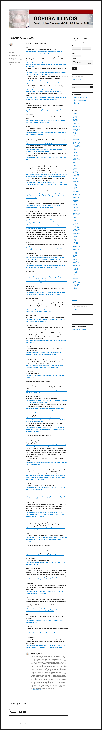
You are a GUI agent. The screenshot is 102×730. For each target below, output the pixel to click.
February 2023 (76, 174)
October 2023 (76, 162)
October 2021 (76, 197)
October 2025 (76, 127)
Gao (10, 56)
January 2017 (76, 279)
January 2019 (76, 245)
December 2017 (76, 264)
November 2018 (76, 248)
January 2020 (76, 227)
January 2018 (76, 262)
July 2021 (75, 201)
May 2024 (75, 152)
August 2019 (75, 235)
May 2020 (75, 222)
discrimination (12, 53)
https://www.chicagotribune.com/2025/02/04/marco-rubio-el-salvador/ (46, 143)
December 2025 (76, 125)
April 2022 (75, 188)
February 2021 (76, 209)
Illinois (14, 58)
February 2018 (76, 261)
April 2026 (75, 119)
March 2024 (75, 155)
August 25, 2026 (76, 103)
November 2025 (76, 126)
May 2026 (75, 117)
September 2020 (76, 216)
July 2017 (75, 271)
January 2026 (76, 123)
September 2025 (76, 129)
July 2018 (75, 253)
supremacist (12, 64)
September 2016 (76, 285)
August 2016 (75, 287)
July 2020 (75, 219)
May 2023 (75, 169)
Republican (17, 62)
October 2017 (76, 266)
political (14, 61)
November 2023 (76, 161)
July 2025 (75, 132)
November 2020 (76, 213)
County (11, 52)
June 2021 (75, 203)
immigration (12, 59)
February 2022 (76, 191)
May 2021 (75, 204)
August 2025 (75, 130)
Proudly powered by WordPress (24, 724)
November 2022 (76, 178)
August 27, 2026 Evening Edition (80, 97)
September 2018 (76, 250)
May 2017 (75, 274)
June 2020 (75, 220)
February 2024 (76, 156)
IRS (21, 59)
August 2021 (75, 200)
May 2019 (75, 239)
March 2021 (75, 207)
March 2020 (75, 224)
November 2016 (76, 282)
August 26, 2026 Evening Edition (80, 100)
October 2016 (76, 284)
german (13, 56)
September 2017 (76, 268)
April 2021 (75, 206)
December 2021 (76, 194)
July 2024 (75, 149)
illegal (17, 56)
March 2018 (75, 259)
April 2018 (75, 258)
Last (83, 50)
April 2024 (75, 154)
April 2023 (75, 171)
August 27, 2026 (76, 99)
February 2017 (76, 278)
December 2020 (76, 211)
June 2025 (75, 133)
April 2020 (75, 223)
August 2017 (75, 269)
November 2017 (76, 265)
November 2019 (76, 230)
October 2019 (76, 232)
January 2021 (76, 210)
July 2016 (75, 288)
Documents (74, 299)
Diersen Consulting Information (79, 329)
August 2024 (75, 148)
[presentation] (82, 62)
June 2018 (75, 255)
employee (11, 55)
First (73, 50)
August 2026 (76, 113)
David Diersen (12, 47)
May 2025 (75, 135)
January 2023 (76, 175)
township (17, 64)
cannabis (16, 51)
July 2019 (75, 236)
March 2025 (75, 138)
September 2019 (76, 233)
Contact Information (76, 309)
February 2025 (76, 139)
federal (15, 55)
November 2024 (76, 143)
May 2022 (75, 187)
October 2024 (76, 145)
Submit (74, 68)
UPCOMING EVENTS (76, 79)
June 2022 (75, 185)
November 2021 (76, 195)
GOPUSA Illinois (12, 724)
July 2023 (75, 167)
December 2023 (76, 159)
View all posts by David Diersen (38, 689)
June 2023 (75, 168)
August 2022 (75, 182)
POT (20, 61)
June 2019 (75, 237)
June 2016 (75, 290)
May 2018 (75, 256)
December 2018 (76, 246)
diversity (18, 53)
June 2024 (75, 151)
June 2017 (75, 272)
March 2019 (75, 242)
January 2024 (76, 158)
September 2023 (76, 164)
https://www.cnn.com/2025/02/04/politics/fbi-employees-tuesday (45, 554)
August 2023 (75, 165)
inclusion (18, 59)
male (10, 61)
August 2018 (75, 252)
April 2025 (75, 136)
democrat (15, 52)
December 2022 (76, 177)
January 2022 (76, 193)
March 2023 (75, 172)
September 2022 (76, 181)
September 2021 (76, 198)
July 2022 (75, 184)
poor (17, 61)
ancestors (11, 51)
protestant (11, 62)
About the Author (75, 319)
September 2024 (76, 146)
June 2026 (75, 116)
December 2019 (76, 229)
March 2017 (75, 277)
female (19, 55)
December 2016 (76, 281)
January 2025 (76, 140)
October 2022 (76, 180)
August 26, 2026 (76, 102)
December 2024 (76, 142)
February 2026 (76, 122)
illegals (11, 58)
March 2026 (75, 120)
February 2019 (76, 243)
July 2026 (75, 114)
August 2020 (75, 217)
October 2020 (76, 214)
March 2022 (75, 190)
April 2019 (75, 240)
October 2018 (76, 249)
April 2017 (75, 275)
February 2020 (76, 226)
